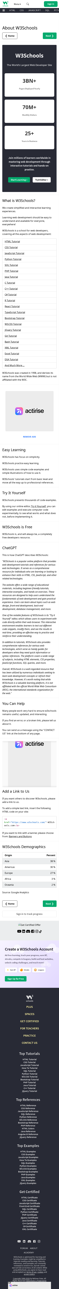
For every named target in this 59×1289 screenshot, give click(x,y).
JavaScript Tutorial (14, 253)
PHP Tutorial (11, 271)
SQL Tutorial (11, 265)
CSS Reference (28, 1108)
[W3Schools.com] (29, 999)
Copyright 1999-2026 (21, 1278)
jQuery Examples (28, 1183)
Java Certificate (29, 1220)
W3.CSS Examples (28, 1168)
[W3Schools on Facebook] (33, 931)
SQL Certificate (29, 1209)
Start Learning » (19, 179)
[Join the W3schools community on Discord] (28, 931)
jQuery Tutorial (13, 330)
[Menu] (3, 10)
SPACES (29, 1014)
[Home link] (5, 4)
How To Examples (28, 1160)
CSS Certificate (29, 1200)
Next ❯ (50, 35)
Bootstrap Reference (28, 1122)
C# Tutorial (10, 294)
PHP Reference (28, 1125)
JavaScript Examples (28, 1157)
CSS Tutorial (11, 247)
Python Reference (28, 1116)
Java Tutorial (11, 276)
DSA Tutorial (11, 359)
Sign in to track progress (29, 914)
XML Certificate (29, 1229)
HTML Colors (28, 1128)
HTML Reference (28, 1105)
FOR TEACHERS (29, 1028)
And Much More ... (14, 365)
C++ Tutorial (11, 288)
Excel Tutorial (12, 353)
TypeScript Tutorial (15, 312)
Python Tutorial (13, 259)
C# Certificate (29, 1226)
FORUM (24, 1248)
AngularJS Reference (28, 1134)
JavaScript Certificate (29, 1203)
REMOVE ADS (29, 436)
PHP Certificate (29, 1214)
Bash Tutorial (12, 341)
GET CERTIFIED (29, 1021)
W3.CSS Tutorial (13, 324)
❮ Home (9, 35)
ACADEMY (29, 1252)
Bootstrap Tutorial (14, 318)
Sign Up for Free (15, 978)
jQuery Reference (28, 1137)
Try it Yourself (38, 506)
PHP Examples (28, 1174)
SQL (47, 10)
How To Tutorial (29, 1068)
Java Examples (28, 1177)
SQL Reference (28, 1114)
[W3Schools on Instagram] (37, 931)
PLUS (29, 1007)
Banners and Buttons (20, 836)
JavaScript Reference (28, 1111)
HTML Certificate (29, 1197)
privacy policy (29, 1274)
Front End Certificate (29, 1206)
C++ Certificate (29, 1223)
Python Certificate (29, 1211)
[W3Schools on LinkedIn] (23, 931)
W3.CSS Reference (28, 1119)
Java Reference (28, 1131)
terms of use (31, 1272)
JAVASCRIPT (34, 10)
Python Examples (28, 1165)
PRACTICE (29, 1035)
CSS (22, 10)
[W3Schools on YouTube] (19, 931)
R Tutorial (10, 300)
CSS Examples (28, 1154)
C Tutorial (10, 282)
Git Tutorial (11, 335)
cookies (40, 1272)
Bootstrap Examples (28, 1171)
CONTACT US (29, 1042)
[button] (27, 4)
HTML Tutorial (12, 241)
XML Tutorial (11, 347)
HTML (12, 10)
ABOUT (33, 1248)
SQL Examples (28, 1162)
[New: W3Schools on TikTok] (40, 931)
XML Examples (28, 1180)
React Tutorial (12, 306)
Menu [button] (17, 4)
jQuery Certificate (29, 1217)
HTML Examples (28, 1151)
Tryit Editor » (41, 179)
